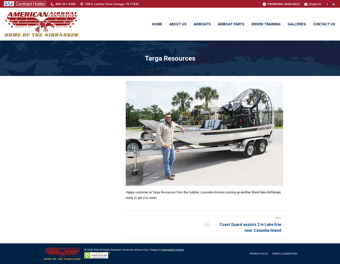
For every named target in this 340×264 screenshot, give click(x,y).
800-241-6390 (65, 4)
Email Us (315, 4)
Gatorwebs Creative (173, 249)
